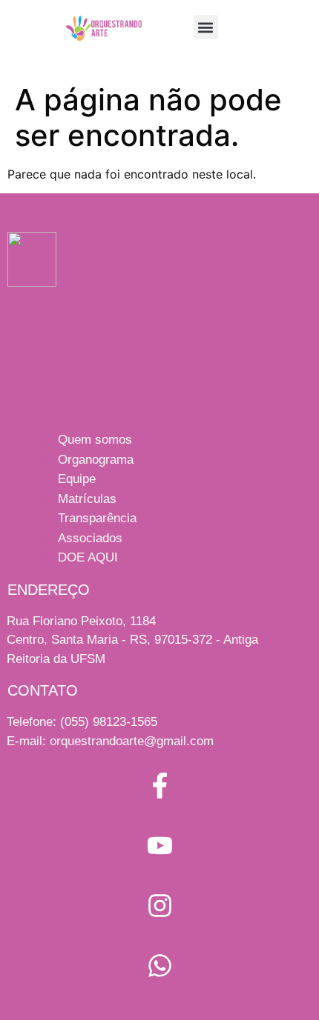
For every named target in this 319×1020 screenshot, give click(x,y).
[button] (206, 27)
